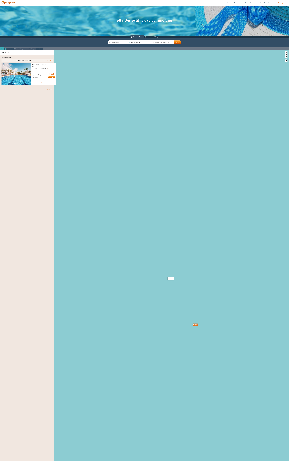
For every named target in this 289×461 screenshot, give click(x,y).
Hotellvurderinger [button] (31, 49)
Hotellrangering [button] (21, 49)
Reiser (229, 3)
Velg (52, 77)
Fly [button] (268, 3)
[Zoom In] (286, 52)
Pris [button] (15, 49)
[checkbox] (6, 49)
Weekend (262, 3)
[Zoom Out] (286, 54)
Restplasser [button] (253, 3)
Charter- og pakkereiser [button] (240, 3)
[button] (119, 42)
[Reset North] (286, 57)
